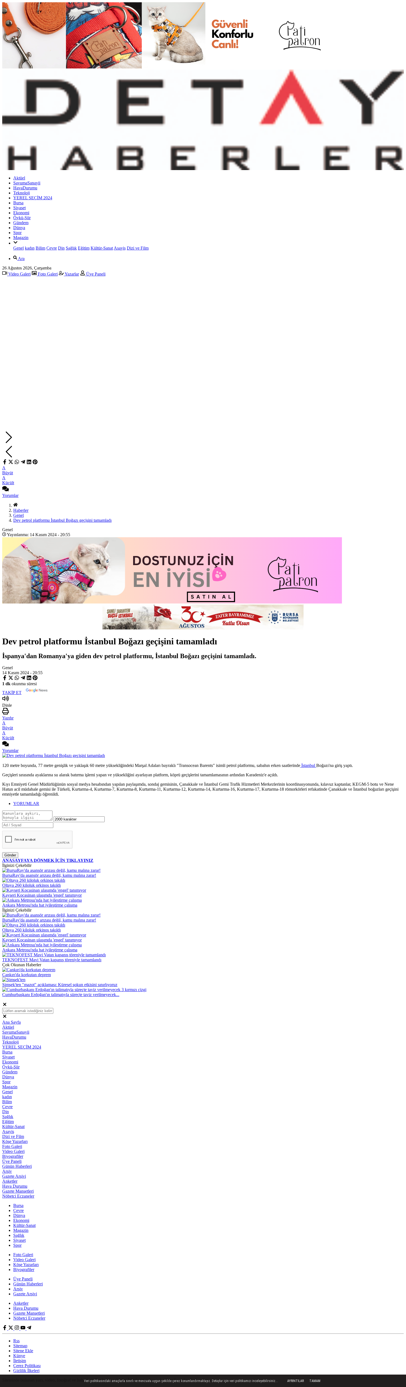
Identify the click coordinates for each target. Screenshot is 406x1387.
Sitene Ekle (23, 1350)
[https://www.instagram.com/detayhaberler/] (17, 1328)
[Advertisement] (203, 319)
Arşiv (7, 1171)
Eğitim (83, 248)
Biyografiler (12, 1156)
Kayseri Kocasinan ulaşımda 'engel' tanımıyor (42, 895)
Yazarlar (71, 274)
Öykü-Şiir (22, 217)
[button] (203, 438)
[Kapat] (4, 1005)
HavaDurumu (25, 188)
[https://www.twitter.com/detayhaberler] (11, 1328)
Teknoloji (21, 192)
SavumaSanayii (26, 183)
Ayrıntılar (295, 1381)
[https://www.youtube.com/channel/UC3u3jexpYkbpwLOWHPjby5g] (23, 1328)
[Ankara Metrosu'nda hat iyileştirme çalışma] (42, 900)
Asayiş (120, 248)
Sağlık (71, 248)
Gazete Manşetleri (18, 1191)
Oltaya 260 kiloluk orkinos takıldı (31, 885)
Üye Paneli (95, 274)
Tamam (314, 1381)
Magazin (20, 237)
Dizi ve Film (138, 248)
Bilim (40, 248)
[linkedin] (29, 462)
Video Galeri (19, 274)
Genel (18, 248)
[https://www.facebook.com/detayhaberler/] (5, 1328)
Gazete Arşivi (14, 1176)
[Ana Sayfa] (15, 505)
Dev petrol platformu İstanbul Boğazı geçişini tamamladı (62, 520)
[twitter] (10, 462)
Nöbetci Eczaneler (18, 1196)
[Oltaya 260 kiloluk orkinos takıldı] (33, 880)
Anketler (9, 1181)
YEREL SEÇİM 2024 (32, 197)
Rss (16, 1340)
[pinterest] (35, 462)
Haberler (20, 510)
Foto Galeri (47, 274)
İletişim (19, 1360)
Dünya (19, 227)
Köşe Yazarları (15, 1141)
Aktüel (19, 178)
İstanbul (308, 765)
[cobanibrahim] (29, 1328)
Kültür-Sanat (102, 248)
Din (61, 248)
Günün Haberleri (17, 1166)
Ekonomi (21, 212)
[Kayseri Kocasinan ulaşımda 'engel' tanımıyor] (44, 890)
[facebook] (5, 462)
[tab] (208, 803)
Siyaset (19, 207)
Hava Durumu (14, 1186)
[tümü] (15, 243)
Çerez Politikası (27, 1365)
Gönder (10, 855)
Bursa (18, 202)
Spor (17, 232)
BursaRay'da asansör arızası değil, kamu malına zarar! (49, 875)
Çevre (51, 248)
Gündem (20, 222)
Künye (19, 1355)
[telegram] (22, 462)
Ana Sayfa (11, 1022)
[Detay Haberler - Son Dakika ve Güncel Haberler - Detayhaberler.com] (203, 168)
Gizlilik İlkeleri (26, 1370)
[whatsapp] (16, 462)
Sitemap (20, 1345)
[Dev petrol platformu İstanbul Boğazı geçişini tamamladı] (53, 755)
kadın (30, 248)
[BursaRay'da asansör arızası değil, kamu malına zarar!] (51, 870)
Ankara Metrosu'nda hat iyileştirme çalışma (39, 905)
